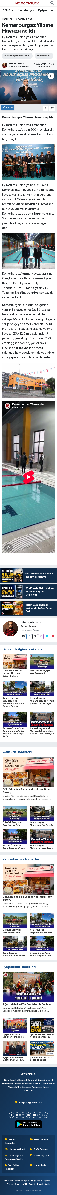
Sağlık (24, 1184)
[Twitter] (35, 636)
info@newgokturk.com (30, 1102)
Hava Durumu (41, 1139)
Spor (17, 1184)
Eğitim (10, 1184)
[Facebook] (29, 636)
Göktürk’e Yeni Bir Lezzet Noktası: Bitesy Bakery (12, 673)
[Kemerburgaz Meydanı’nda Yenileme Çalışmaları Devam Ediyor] (15, 689)
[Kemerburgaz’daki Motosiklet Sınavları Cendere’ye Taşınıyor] (42, 719)
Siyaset (47, 1180)
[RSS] (45, 1115)
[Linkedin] (46, 636)
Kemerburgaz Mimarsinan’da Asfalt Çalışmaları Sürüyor (42, 701)
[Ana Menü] (3, 3)
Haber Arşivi (40, 1165)
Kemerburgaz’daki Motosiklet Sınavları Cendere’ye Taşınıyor (42, 731)
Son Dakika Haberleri (12, 1167)
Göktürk (7, 10)
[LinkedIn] (28, 1115)
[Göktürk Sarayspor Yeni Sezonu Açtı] (42, 661)
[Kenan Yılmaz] (10, 628)
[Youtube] (52, 636)
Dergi (32, 1184)
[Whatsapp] (40, 1115)
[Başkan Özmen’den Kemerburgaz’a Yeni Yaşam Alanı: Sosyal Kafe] (15, 719)
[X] (17, 1115)
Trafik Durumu (41, 1149)
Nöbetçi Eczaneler (11, 1141)
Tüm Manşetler (41, 1155)
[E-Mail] (23, 636)
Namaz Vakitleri (17, 1149)
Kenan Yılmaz (28, 626)
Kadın (47, 1184)
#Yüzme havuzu (43, 56)
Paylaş (9, 107)
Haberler (7, 19)
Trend (40, 1184)
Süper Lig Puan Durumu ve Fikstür (14, 1157)
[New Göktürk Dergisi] (27, 3)
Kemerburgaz (26, 10)
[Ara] (52, 3)
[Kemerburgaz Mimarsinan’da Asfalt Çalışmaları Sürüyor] (42, 689)
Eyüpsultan (45, 10)
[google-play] (29, 1125)
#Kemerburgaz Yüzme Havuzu (16, 56)
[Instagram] (41, 636)
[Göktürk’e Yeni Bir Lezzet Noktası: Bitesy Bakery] (15, 661)
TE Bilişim (36, 1190)
